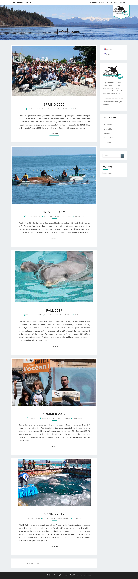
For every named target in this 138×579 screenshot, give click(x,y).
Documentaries (112, 2)
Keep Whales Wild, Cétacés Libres (56, 109)
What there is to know (97, 2)
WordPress (74, 575)
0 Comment (77, 109)
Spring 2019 (54, 514)
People (122, 2)
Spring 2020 (54, 104)
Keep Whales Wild (22, 2)
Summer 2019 (54, 414)
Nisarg (88, 575)
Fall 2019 (54, 310)
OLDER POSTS (33, 563)
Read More (55, 134)
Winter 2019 (54, 212)
